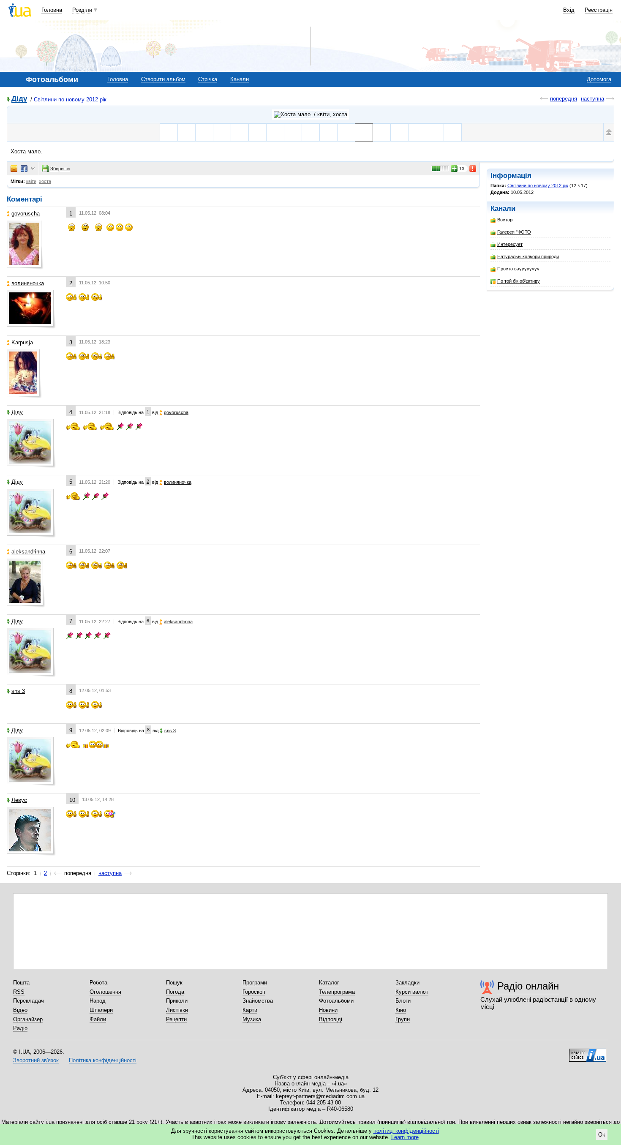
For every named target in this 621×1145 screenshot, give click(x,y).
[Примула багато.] (346, 132)
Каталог (329, 982)
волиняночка (27, 283)
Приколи (177, 1001)
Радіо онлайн (528, 986)
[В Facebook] (24, 168)
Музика (251, 1019)
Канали (239, 79)
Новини (328, 1010)
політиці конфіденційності (406, 1131)
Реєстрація (599, 10)
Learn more (405, 1137)
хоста (45, 181)
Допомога (599, 79)
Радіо (20, 1028)
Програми (254, 982)
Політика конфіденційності (102, 1060)
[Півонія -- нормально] (453, 132)
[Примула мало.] (311, 132)
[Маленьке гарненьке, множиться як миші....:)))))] (222, 132)
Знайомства (257, 1001)
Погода (175, 992)
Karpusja (22, 342)
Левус (19, 800)
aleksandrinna (28, 551)
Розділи (82, 10)
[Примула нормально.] (328, 132)
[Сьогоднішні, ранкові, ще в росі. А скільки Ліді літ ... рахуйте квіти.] (204, 132)
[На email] (14, 168)
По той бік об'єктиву (518, 281)
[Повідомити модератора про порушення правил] (473, 168)
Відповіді (330, 1019)
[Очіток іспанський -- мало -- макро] (399, 132)
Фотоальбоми (336, 1001)
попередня (563, 98)
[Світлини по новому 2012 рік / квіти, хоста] (310, 114)
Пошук (174, 982)
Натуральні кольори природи (528, 256)
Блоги (403, 1001)
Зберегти (60, 168)
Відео (20, 1010)
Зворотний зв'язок (36, 1060)
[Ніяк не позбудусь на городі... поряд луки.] (186, 132)
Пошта (21, 982)
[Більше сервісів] (33, 169)
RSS (19, 992)
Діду (19, 99)
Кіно (400, 1010)
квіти (31, 181)
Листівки (177, 1010)
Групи (402, 1019)
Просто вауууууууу (518, 268)
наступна (592, 98)
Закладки (407, 982)
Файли (98, 1019)
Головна (51, 10)
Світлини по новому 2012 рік (70, 99)
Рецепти (176, 1019)
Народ (98, 1001)
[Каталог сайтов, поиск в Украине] (587, 1052)
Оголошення (105, 992)
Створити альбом (163, 79)
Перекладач (28, 1001)
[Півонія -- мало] (435, 132)
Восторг (505, 219)
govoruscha (25, 213)
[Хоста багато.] (382, 132)
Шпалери (101, 1010)
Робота (98, 982)
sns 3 (18, 691)
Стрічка (207, 79)
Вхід (569, 10)
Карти (249, 1010)
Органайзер (28, 1019)
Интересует (510, 244)
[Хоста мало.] (364, 132)
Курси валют (411, 992)
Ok (601, 1134)
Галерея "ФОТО (514, 231)
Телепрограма (337, 992)
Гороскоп (253, 992)
